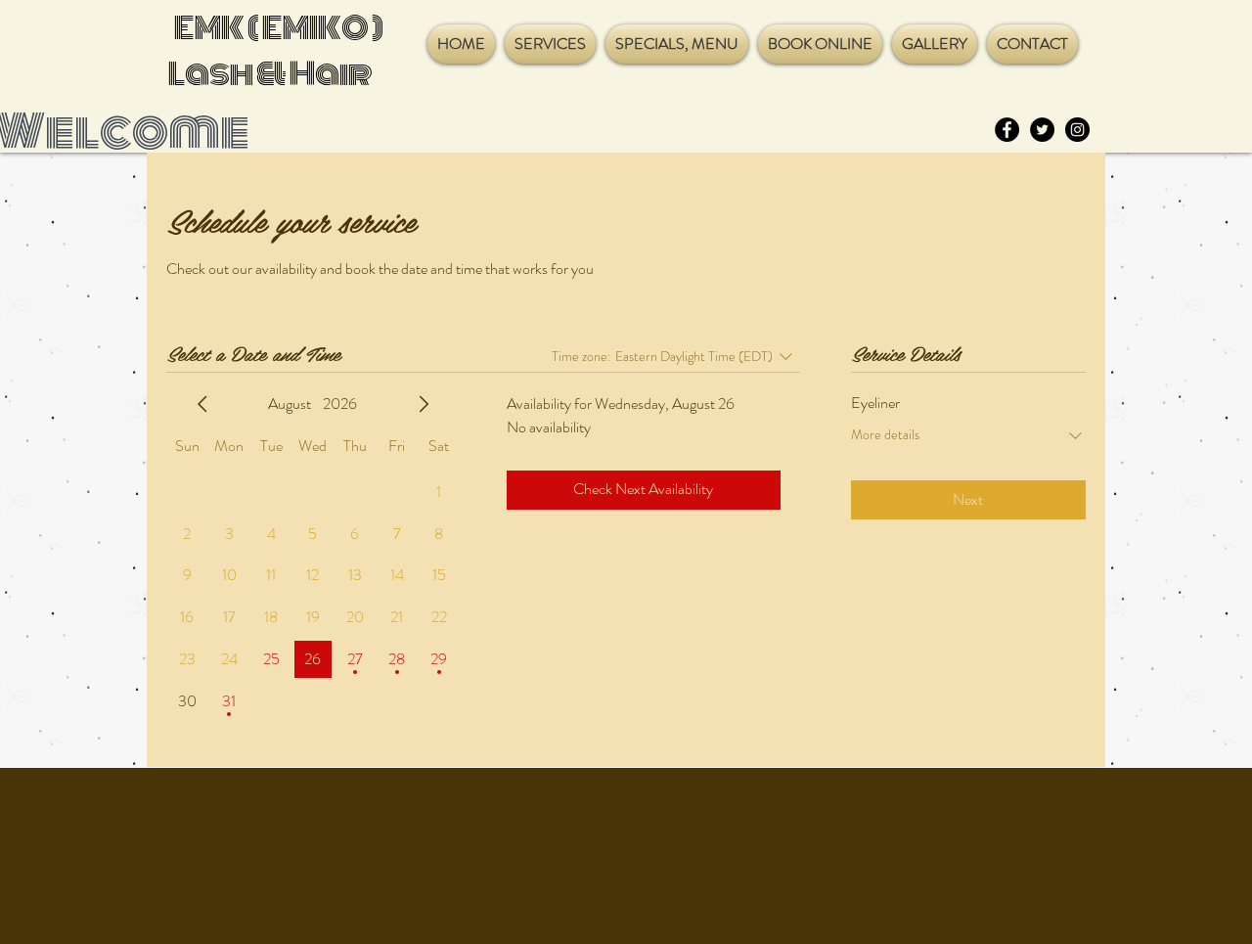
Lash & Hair (270, 74)
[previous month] (202, 404)
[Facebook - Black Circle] (1007, 129)
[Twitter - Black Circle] (1042, 129)
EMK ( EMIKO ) (275, 28)
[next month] (423, 404)
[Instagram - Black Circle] (1077, 129)
